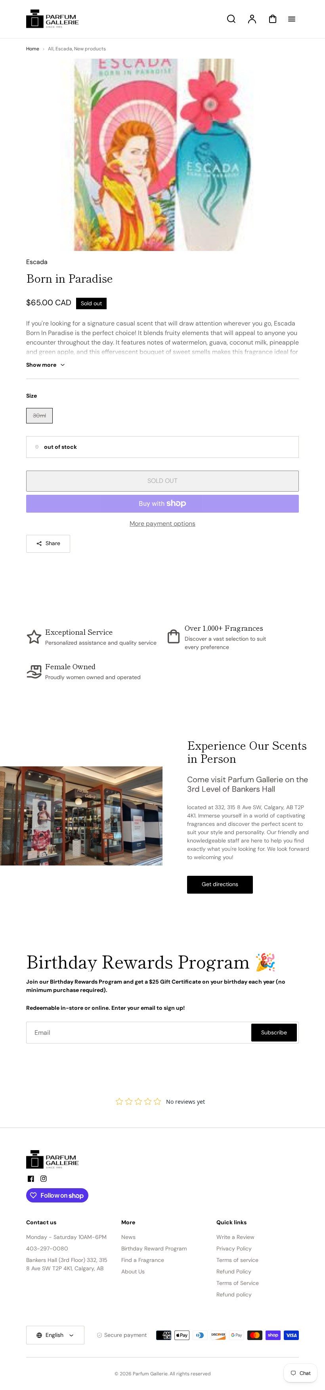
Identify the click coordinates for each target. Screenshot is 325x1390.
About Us (133, 1271)
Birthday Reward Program (154, 1248)
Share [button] (53, 543)
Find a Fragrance (142, 1260)
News (128, 1237)
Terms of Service (237, 1283)
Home (32, 49)
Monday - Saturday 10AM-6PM (66, 1237)
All (51, 49)
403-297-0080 (47, 1248)
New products (90, 49)
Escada (63, 49)
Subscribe (274, 1032)
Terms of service (237, 1260)
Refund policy (234, 1294)
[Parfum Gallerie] (56, 1159)
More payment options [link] (162, 523)
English (54, 1334)
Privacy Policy (234, 1248)
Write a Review (235, 1237)
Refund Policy (233, 1271)
